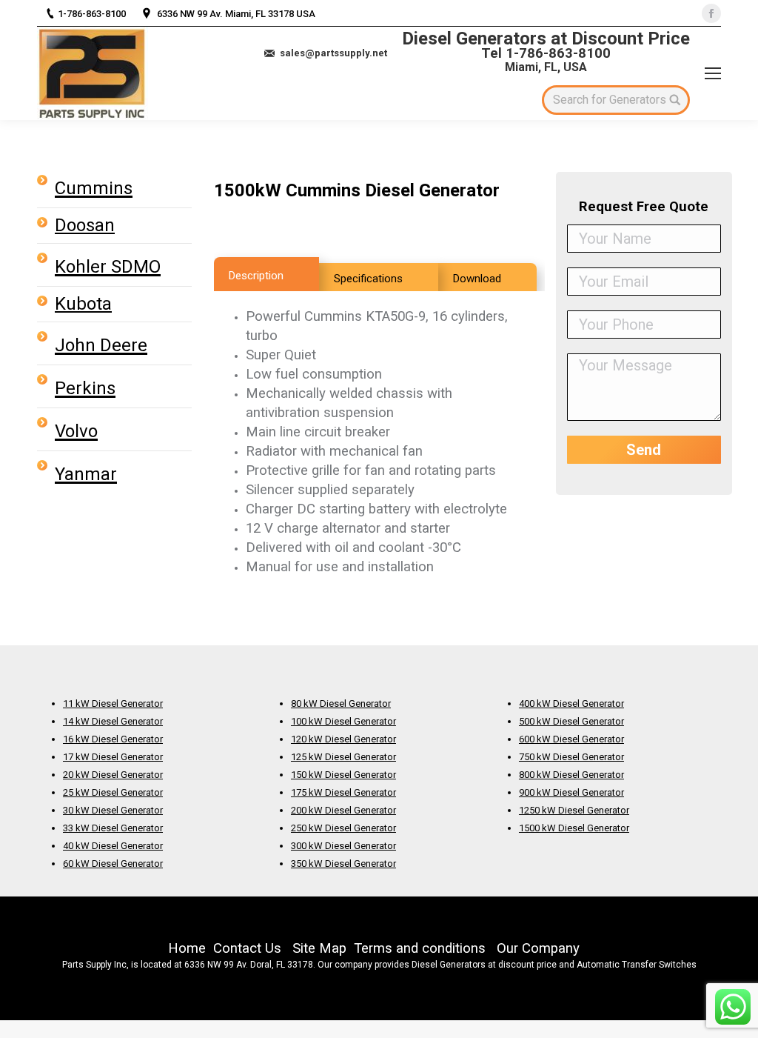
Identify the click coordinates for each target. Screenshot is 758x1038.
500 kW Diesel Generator (571, 721)
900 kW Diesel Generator (571, 792)
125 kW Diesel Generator (343, 756)
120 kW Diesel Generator (343, 739)
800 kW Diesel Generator (571, 774)
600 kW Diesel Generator (571, 739)
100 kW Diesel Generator (343, 721)
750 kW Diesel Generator (571, 756)
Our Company (538, 948)
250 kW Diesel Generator (343, 828)
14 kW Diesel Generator (113, 721)
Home (187, 948)
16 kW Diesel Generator (113, 739)
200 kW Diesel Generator (343, 810)
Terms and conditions (420, 948)
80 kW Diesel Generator (341, 703)
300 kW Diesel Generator (343, 845)
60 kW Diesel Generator (113, 863)
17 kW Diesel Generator (113, 756)
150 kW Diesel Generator (343, 774)
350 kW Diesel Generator (343, 863)
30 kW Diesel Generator (113, 810)
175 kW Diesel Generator (343, 792)
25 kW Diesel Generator (113, 792)
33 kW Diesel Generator (113, 828)
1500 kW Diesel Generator (574, 828)
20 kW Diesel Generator (113, 774)
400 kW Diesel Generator (571, 703)
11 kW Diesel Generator (113, 703)
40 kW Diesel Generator (113, 845)
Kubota (83, 303)
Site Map (319, 948)
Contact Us (247, 948)
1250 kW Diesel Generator (574, 810)
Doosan (85, 225)
